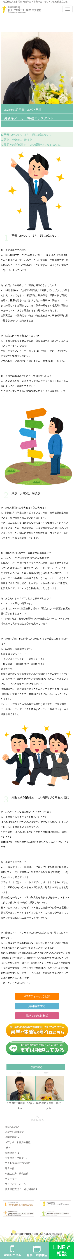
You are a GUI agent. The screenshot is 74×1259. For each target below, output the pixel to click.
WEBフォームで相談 (37, 996)
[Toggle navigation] (68, 9)
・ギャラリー (10, 1178)
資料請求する (37, 1006)
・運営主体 (8, 1168)
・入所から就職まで (13, 1131)
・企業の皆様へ (11, 1137)
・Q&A (6, 1147)
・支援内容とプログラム (15, 1157)
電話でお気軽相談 (37, 1016)
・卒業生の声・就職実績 (15, 1173)
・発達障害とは (11, 1152)
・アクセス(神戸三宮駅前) (16, 1163)
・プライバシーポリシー (15, 1184)
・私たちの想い (11, 1126)
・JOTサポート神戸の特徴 (17, 1142)
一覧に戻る (35, 1067)
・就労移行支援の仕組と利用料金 (20, 1189)
